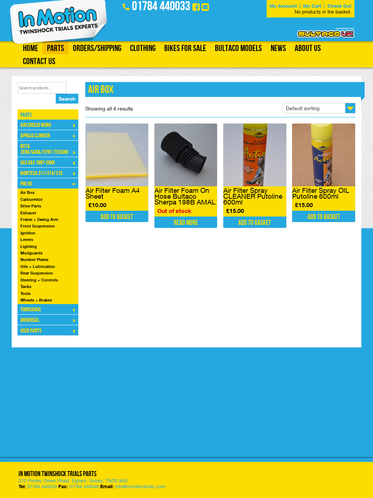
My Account (283, 6)
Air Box (27, 192)
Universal (29, 320)
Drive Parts (30, 205)
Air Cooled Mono (35, 125)
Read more (186, 223)
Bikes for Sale (185, 48)
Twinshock (30, 309)
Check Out (339, 6)
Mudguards (31, 252)
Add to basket (117, 217)
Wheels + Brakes (36, 299)
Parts (55, 48)
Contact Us (39, 61)
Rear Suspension (36, 273)
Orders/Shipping (97, 48)
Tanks (25, 286)
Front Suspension (37, 225)
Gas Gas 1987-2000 (37, 162)
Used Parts (31, 330)
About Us (308, 48)
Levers (26, 239)
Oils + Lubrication (37, 266)
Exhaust (28, 212)
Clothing (143, 48)
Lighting (28, 246)
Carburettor (31, 199)
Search (67, 99)
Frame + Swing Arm (39, 219)
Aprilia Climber (35, 135)
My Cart (312, 6)
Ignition (27, 232)
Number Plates (34, 259)
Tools (25, 293)
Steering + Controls (39, 279)
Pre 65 (26, 183)
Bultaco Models (238, 48)
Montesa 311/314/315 (41, 173)
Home (30, 48)
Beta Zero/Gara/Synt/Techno (44, 149)
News (278, 48)
